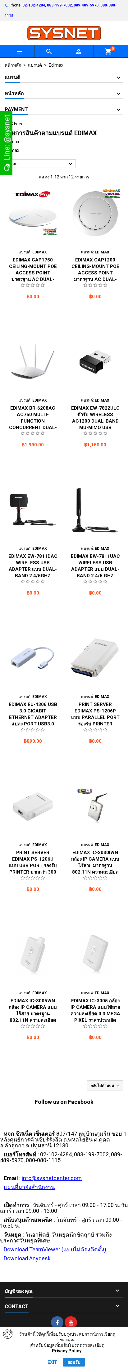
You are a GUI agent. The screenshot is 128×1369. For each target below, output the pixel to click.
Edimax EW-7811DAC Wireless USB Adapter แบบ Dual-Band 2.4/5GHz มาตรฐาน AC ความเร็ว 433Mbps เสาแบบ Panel (32, 575)
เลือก (41, 164)
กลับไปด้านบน (106, 1085)
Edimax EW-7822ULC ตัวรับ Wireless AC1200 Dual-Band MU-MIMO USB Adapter (95, 421)
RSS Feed (14, 123)
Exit (52, 1362)
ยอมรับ (73, 1362)
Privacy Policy (66, 1350)
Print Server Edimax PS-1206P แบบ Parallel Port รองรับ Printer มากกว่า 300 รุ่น (95, 717)
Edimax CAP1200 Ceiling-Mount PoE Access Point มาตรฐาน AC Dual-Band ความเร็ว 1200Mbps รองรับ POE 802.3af (95, 279)
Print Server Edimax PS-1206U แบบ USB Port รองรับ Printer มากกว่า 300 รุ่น (33, 865)
